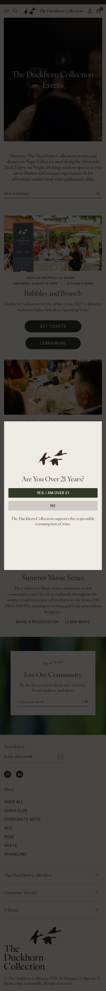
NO (53, 506)
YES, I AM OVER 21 (53, 493)
